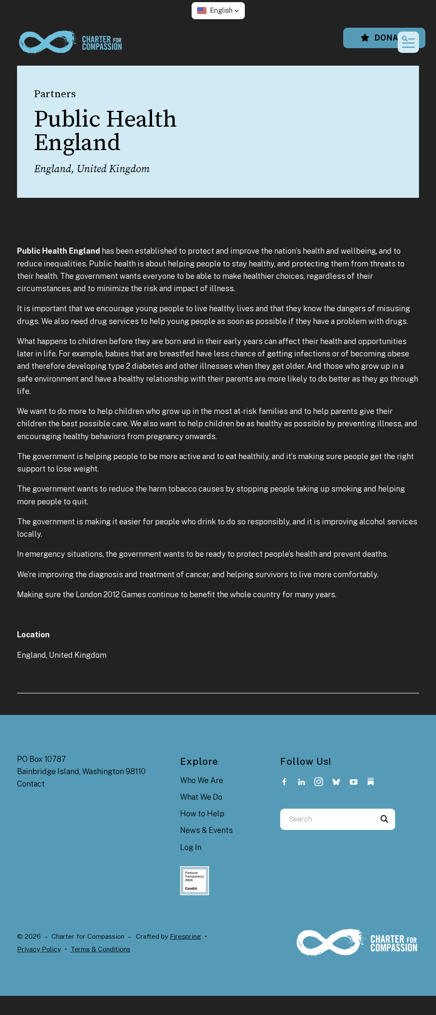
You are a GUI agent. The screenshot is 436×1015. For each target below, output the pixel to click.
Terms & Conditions (100, 949)
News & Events (206, 830)
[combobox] (327, 819)
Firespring (185, 936)
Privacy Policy (39, 949)
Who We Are (201, 780)
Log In (190, 847)
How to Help (202, 813)
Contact (31, 783)
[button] (218, 10)
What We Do (201, 796)
